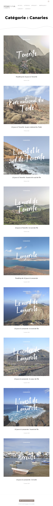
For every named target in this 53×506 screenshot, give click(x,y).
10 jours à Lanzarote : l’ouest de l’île (27, 429)
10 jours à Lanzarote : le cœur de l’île (26, 379)
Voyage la (9, 7)
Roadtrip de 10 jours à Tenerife (26, 77)
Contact (28, 8)
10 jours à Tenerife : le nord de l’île (26, 228)
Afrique (33, 5)
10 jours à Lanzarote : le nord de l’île (26, 328)
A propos (27, 5)
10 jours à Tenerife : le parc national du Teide (26, 127)
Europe (20, 8)
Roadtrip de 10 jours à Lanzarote (26, 278)
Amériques (42, 5)
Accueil (20, 5)
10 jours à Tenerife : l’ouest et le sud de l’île (26, 177)
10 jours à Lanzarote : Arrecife (26, 480)
